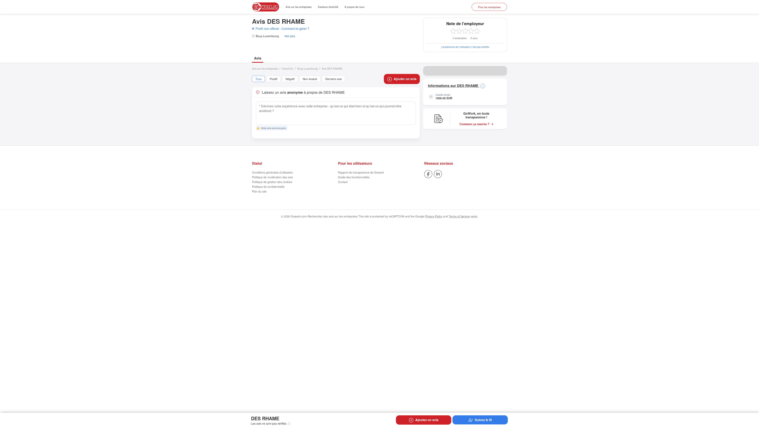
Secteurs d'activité (328, 7)
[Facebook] (428, 174)
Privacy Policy (433, 216)
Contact (343, 182)
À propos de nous (354, 7)
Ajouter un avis (405, 79)
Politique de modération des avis (272, 177)
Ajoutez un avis (426, 420)
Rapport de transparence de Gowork (361, 172)
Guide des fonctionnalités (354, 177)
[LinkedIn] (438, 174)
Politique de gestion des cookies (272, 182)
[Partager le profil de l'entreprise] (501, 70)
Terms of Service (459, 216)
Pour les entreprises (489, 7)
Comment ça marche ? (475, 124)
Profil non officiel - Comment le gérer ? (282, 28)
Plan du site (259, 191)
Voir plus (289, 36)
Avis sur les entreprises (299, 7)
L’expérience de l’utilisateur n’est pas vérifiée (465, 46)
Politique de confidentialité (268, 187)
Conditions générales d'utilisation (272, 172)
